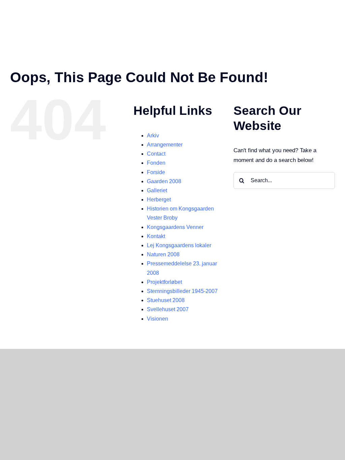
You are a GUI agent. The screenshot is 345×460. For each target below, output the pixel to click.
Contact (156, 154)
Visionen (157, 319)
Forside (156, 172)
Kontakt (156, 236)
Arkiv (153, 135)
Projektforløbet (164, 282)
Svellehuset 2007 (168, 309)
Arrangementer (165, 144)
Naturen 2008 (163, 254)
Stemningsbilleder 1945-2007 (182, 291)
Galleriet (157, 190)
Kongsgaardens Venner (175, 227)
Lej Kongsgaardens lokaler (179, 245)
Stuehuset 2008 (166, 300)
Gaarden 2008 (164, 181)
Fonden (156, 163)
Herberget (159, 199)
